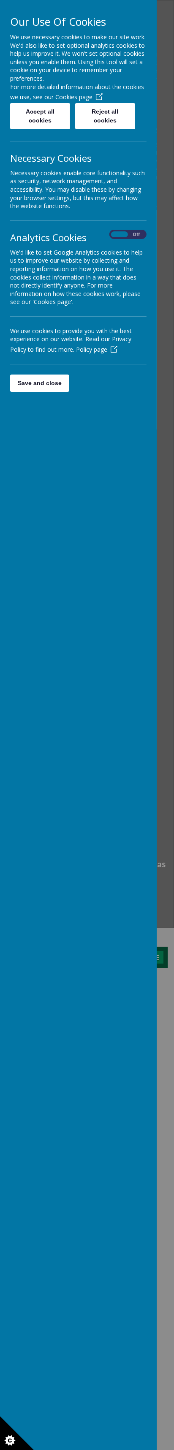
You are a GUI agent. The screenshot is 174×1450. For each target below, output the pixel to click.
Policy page (91, 349)
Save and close (40, 383)
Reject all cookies (105, 116)
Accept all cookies (40, 116)
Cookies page (73, 97)
